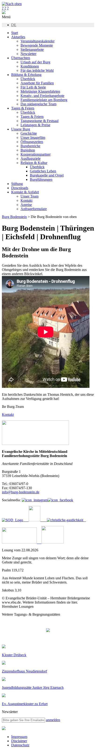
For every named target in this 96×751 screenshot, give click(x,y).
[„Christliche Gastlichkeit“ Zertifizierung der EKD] (63, 520)
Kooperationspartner (36, 154)
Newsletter (28, 54)
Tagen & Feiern (22, 108)
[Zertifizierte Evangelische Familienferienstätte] (32, 520)
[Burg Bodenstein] (4, 13)
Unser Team (29, 196)
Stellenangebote (32, 49)
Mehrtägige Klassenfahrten (40, 91)
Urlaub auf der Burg (35, 62)
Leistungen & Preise (35, 125)
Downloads (19, 188)
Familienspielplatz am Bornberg (44, 100)
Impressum (19, 737)
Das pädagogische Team (38, 104)
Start (14, 33)
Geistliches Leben (43, 171)
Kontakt (26, 200)
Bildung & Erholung (26, 75)
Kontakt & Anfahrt (25, 192)
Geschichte (29, 133)
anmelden (53, 720)
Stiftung (17, 184)
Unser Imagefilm (33, 138)
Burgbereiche (30, 146)
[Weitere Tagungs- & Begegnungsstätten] (48, 630)
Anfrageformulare (34, 209)
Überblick (28, 79)
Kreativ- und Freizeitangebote (42, 96)
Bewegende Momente (37, 45)
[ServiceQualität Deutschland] (12, 520)
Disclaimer (19, 741)
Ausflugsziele (31, 158)
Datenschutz (20, 745)
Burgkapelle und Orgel (47, 175)
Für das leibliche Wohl (37, 70)
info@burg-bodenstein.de (20, 492)
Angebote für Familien (37, 83)
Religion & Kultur (34, 163)
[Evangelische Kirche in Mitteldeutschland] (4, 729)
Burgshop (28, 150)
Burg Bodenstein (14, 217)
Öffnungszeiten (32, 142)
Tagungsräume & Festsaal (39, 121)
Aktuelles (18, 37)
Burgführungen (41, 179)
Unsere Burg (20, 129)
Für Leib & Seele (33, 87)
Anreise (26, 205)
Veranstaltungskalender (38, 41)
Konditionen (30, 66)
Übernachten (20, 58)
